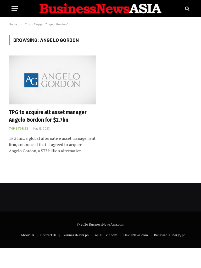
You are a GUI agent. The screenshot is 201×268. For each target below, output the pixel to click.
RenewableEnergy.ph (170, 235)
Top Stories (19, 128)
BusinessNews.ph (76, 235)
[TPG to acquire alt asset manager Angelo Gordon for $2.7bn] (52, 79)
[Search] (186, 8)
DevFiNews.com (135, 235)
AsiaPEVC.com (106, 235)
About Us (27, 235)
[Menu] (15, 8)
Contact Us (48, 235)
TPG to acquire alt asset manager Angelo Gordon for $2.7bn (48, 116)
